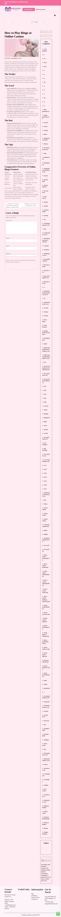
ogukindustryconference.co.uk (46, 494)
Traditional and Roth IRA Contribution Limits (30, 204)
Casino (46, 202)
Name (8, 238)
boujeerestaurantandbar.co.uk (46, 170)
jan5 (45, 398)
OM (45, 500)
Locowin (46, 406)
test (45, 749)
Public (45, 684)
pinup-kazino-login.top (44, 654)
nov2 (45, 469)
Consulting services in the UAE (46, 240)
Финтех (46, 828)
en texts (46, 308)
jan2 (45, 390)
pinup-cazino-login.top (44, 620)
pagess (46, 534)
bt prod (46, 175)
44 (44, 82)
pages (45, 530)
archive (46, 122)
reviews (46, 711)
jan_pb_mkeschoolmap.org (46, 380)
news (45, 425)
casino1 (46, 206)
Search (54, 9)
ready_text (47, 701)
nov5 (45, 481)
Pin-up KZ (46, 545)
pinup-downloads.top (45, 627)
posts (45, 680)
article (45, 126)
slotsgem (46, 740)
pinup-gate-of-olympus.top (45, 634)
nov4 (45, 477)
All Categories (28, 9)
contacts (46, 246)
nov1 (45, 465)
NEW (45, 421)
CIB (45, 229)
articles (46, 130)
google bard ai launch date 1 (46, 332)
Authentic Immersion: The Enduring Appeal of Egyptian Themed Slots (12, 205)
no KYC (46, 433)
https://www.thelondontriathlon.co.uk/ (46, 356)
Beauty (46, 144)
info (45, 362)
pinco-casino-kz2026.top (45, 565)
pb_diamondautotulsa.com (46, 539)
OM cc (46, 504)
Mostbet (46, 414)
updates (46, 785)
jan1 (45, 386)
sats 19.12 (46, 720)
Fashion (46, 312)
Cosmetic (46, 249)
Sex (45, 724)
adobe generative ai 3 (45, 117)
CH (45, 219)
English (36, 22)
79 (44, 98)
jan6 (45, 402)
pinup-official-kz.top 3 (46, 667)
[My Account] (50, 15)
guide (45, 344)
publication (47, 688)
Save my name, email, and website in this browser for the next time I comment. (21, 261)
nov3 (45, 473)
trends (45, 764)
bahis (45, 134)
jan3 (45, 394)
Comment (9, 220)
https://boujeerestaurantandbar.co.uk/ (46, 349)
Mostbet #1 (47, 417)
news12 (46, 429)
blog (45, 153)
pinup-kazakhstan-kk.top (45, 641)
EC (44, 298)
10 (44, 58)
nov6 (45, 485)
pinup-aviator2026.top (46, 607)
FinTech (46, 315)
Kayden (8, 58)
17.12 (45, 66)
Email (8, 246)
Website (8, 253)
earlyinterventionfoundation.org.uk (46, 292)
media (45, 410)
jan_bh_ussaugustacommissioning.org (46, 367)
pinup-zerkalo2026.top (46, 674)
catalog (46, 215)
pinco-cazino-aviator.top (45, 590)
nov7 (45, 489)
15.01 (45, 62)
